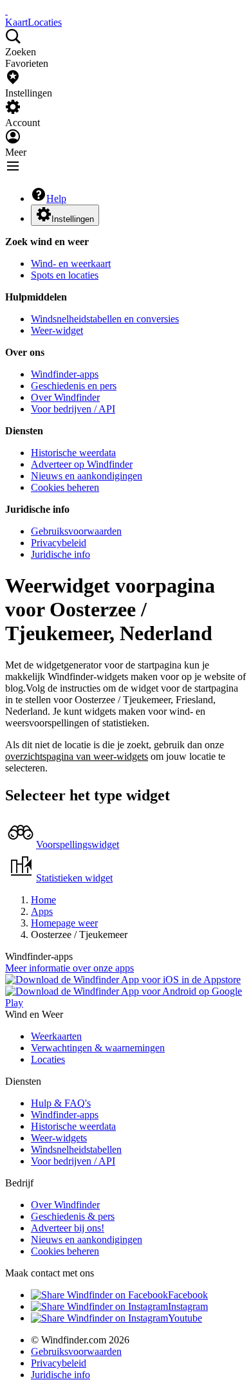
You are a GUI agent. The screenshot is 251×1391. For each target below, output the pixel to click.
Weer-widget (57, 330)
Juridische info (60, 554)
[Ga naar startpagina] (6, 10)
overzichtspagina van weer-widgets (76, 756)
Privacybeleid (58, 542)
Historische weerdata (73, 452)
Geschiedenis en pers (73, 385)
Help (56, 198)
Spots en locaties (64, 275)
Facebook (188, 1294)
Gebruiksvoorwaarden (76, 531)
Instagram (188, 1306)
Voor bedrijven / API (73, 408)
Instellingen (72, 219)
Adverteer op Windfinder (82, 464)
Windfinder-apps (64, 374)
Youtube (185, 1318)
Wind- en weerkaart (71, 263)
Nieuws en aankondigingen (86, 475)
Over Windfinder (65, 397)
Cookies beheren (65, 487)
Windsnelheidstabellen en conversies (105, 318)
